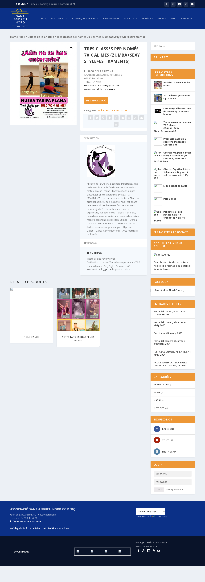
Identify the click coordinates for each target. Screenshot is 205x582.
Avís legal (15, 528)
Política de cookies (58, 528)
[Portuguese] (160, 505)
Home (14, 37)
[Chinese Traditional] (164, 505)
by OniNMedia (22, 551)
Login (159, 489)
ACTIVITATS (160, 384)
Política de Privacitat (34, 528)
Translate (161, 516)
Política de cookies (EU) (147, 546)
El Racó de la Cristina (41, 37)
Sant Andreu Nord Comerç (169, 290)
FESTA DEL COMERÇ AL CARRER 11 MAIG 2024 (172, 353)
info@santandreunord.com (25, 521)
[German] (153, 505)
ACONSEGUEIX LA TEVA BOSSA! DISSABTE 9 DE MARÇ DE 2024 (170, 364)
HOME (157, 392)
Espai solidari (166, 18)
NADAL (157, 400)
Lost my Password (174, 489)
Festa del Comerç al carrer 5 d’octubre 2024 (169, 342)
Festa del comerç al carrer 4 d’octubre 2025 (169, 313)
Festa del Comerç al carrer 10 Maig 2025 (170, 324)
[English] (145, 505)
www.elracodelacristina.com (99, 89)
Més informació (96, 100)
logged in (106, 269)
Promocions (111, 18)
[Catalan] (137, 505)
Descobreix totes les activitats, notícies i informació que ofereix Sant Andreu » (172, 266)
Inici (43, 18)
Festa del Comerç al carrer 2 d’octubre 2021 (52, 3)
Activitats (130, 18)
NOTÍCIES (147, 18)
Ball (22, 37)
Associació (57, 18)
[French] (149, 505)
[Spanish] (141, 505)
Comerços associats (85, 18)
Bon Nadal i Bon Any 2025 (168, 333)
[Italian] (157, 505)
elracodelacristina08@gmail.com (101, 85)
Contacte (186, 18)
